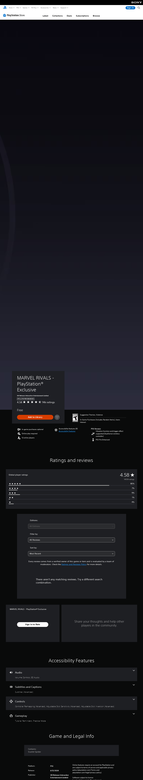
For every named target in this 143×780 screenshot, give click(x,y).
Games (25, 8)
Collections (57, 16)
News (55, 8)
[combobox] (71, 526)
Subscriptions (82, 16)
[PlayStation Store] (14, 15)
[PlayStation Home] (5, 8)
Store (11, 8)
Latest (45, 16)
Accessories (44, 8)
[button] (67, 431)
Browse (96, 16)
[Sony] (136, 4)
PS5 (17, 8)
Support (63, 8)
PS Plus (34, 8)
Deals (69, 16)
